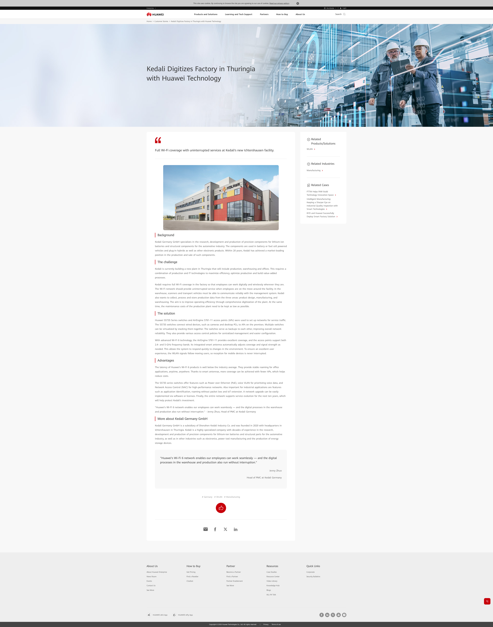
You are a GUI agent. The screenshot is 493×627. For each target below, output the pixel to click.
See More (150, 590)
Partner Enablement (234, 581)
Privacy (265, 624)
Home (149, 21)
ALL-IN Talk (271, 595)
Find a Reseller (192, 576)
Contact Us (151, 585)
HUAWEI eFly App (185, 615)
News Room (152, 576)
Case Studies (272, 572)
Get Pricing (191, 572)
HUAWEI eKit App (160, 615)
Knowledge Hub (273, 585)
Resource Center (273, 576)
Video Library (272, 581)
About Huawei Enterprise (157, 572)
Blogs (269, 590)
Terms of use (276, 624)
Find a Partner (232, 576)
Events (149, 581)
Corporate (310, 572)
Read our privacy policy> (279, 3)
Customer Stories (161, 21)
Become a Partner (233, 572)
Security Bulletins (313, 576)
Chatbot (190, 581)
